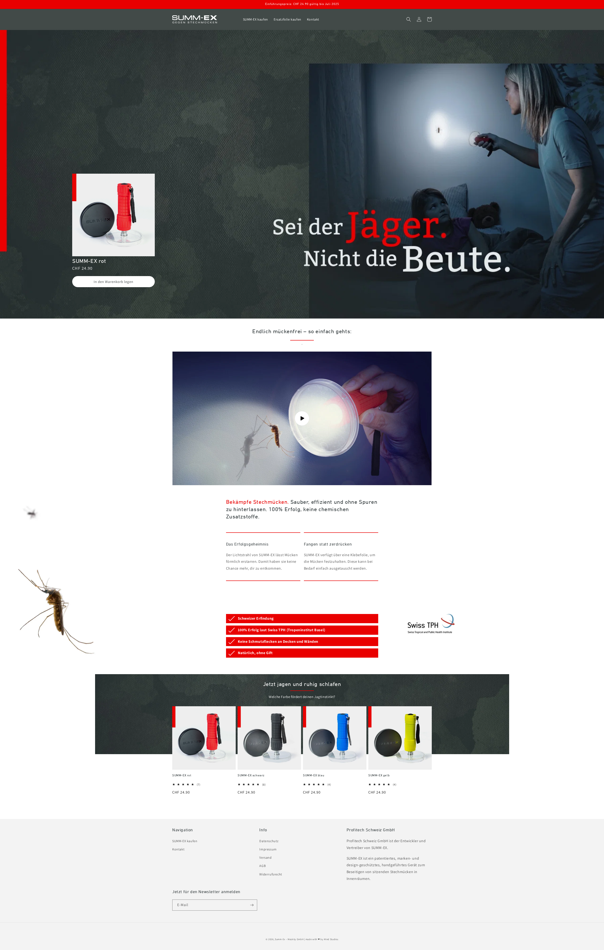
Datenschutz (269, 841)
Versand (265, 857)
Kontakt (178, 849)
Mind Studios (331, 939)
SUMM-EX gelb (379, 775)
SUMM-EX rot (181, 775)
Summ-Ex (280, 939)
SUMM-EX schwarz (251, 775)
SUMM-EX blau (313, 775)
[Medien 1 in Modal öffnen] (113, 216)
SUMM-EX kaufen (184, 841)
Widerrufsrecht (270, 874)
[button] (408, 19)
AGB (262, 866)
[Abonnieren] (252, 905)
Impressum (268, 849)
